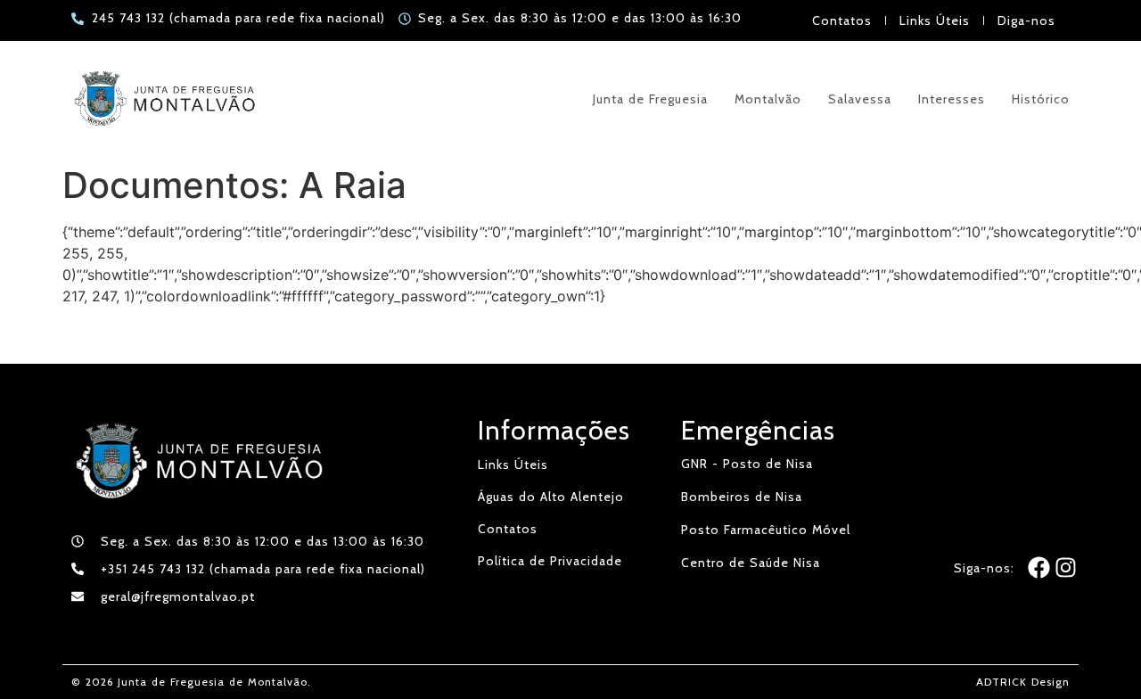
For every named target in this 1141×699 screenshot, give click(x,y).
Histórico (1041, 99)
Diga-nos (1026, 20)
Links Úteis (934, 20)
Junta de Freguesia (650, 99)
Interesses (951, 99)
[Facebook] (1039, 567)
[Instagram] (1066, 567)
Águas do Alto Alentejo (551, 497)
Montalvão (768, 99)
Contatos (842, 20)
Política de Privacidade (550, 561)
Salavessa (859, 99)
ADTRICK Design (1023, 681)
